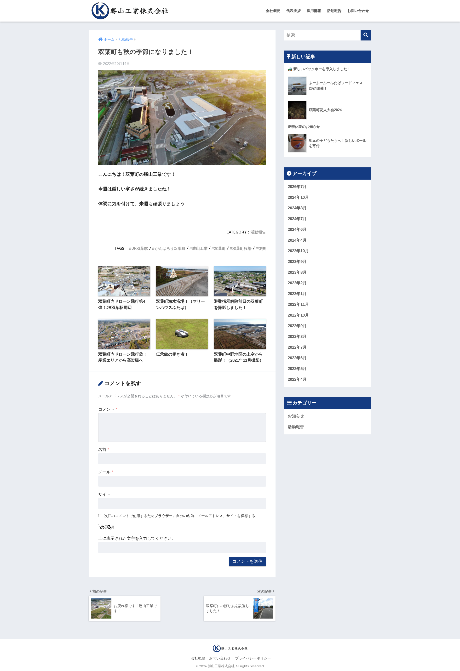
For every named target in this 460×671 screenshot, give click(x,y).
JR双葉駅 (140, 248)
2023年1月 (297, 293)
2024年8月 (297, 208)
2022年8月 (297, 336)
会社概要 (273, 11)
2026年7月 (297, 186)
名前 (103, 449)
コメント (107, 409)
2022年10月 (298, 315)
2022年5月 (297, 368)
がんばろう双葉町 (170, 248)
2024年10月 (298, 197)
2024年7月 (297, 218)
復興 (262, 248)
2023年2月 (297, 283)
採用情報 (314, 11)
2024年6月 (297, 229)
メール (105, 472)
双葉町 (220, 248)
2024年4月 (297, 240)
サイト (104, 494)
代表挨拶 (293, 11)
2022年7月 (297, 347)
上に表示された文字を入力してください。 (137, 538)
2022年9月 (297, 326)
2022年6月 (297, 358)
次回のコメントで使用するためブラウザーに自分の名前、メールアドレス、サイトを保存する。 (181, 516)
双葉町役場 (242, 248)
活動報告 (334, 11)
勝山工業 (199, 248)
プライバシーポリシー (253, 658)
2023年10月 (298, 251)
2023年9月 (297, 261)
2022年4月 (297, 379)
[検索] (366, 35)
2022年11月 (298, 304)
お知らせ (296, 416)
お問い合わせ (358, 11)
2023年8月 (297, 272)
